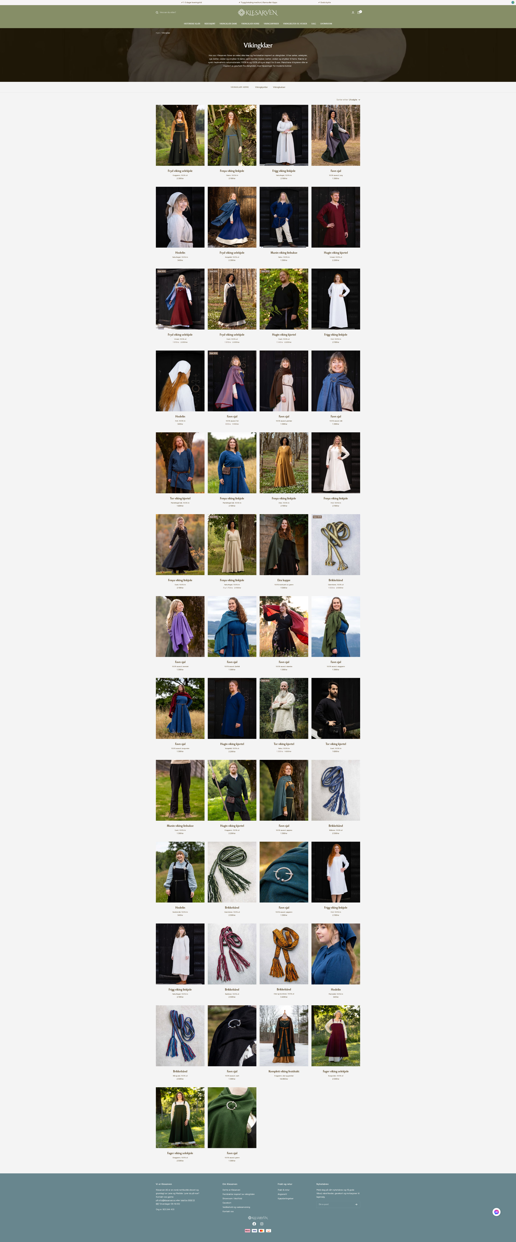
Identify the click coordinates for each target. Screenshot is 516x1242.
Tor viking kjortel (180, 498)
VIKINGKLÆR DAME (228, 24)
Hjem (158, 33)
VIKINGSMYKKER (271, 24)
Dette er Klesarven (231, 1190)
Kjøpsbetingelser (285, 1198)
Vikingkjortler (261, 87)
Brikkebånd (336, 580)
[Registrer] (356, 1204)
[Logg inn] (353, 12)
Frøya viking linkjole (232, 171)
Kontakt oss (228, 1211)
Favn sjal (336, 171)
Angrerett (282, 1194)
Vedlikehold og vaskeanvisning (236, 1207)
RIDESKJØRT (210, 24)
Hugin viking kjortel (336, 252)
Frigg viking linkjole (283, 171)
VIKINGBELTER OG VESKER (295, 24)
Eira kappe (283, 580)
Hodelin (180, 252)
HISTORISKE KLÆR (192, 24)
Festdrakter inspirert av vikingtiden (239, 1194)
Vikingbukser (279, 87)
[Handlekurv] (358, 12)
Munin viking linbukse (284, 252)
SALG (313, 24)
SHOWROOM (326, 24)
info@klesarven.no (167, 1200)
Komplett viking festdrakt (284, 1071)
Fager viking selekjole (336, 1071)
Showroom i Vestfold (232, 1198)
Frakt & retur (283, 1190)
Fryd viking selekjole (180, 171)
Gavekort (227, 1203)
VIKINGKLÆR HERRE (250, 24)
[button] (496, 1212)
